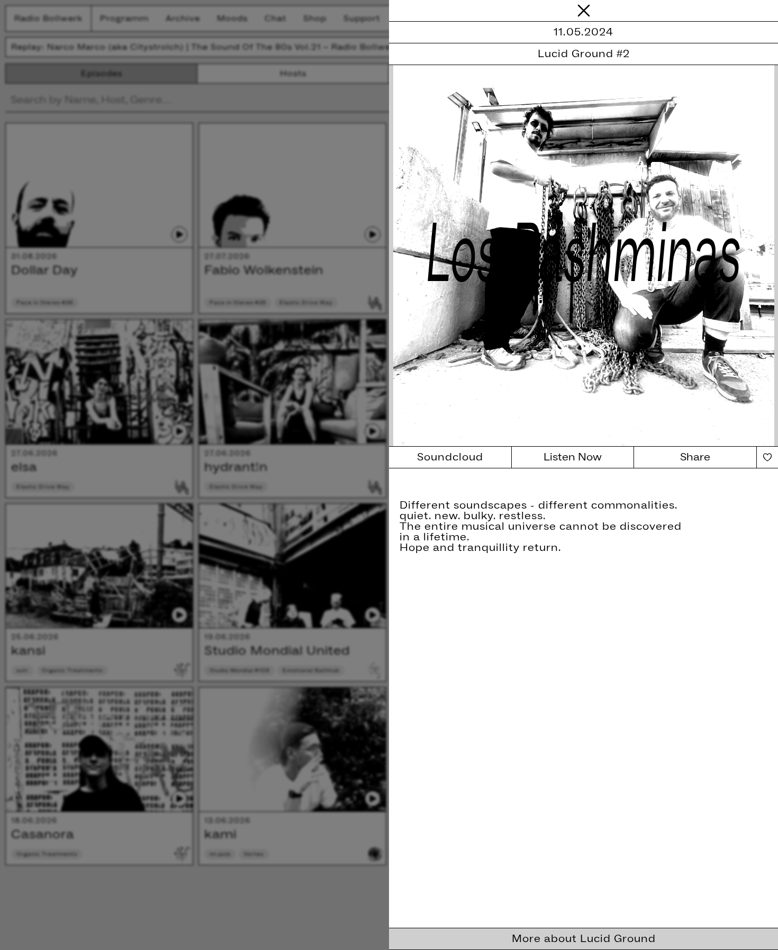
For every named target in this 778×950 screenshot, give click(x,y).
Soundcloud (450, 457)
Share (695, 457)
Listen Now (573, 457)
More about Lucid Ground (584, 939)
